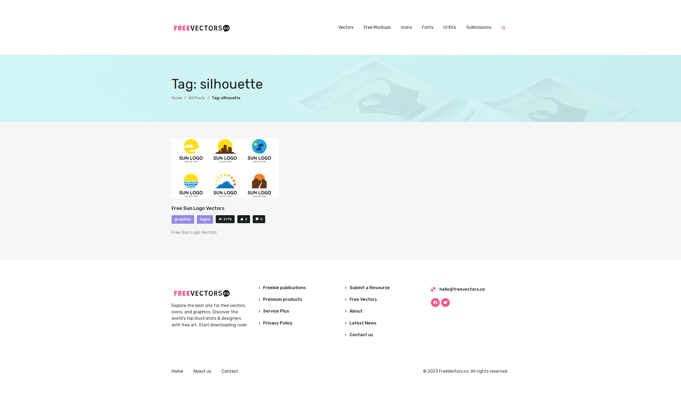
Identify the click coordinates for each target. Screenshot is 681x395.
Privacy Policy (277, 323)
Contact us (361, 334)
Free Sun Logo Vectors (198, 208)
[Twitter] (445, 302)
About (356, 311)
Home (177, 98)
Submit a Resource (370, 287)
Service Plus (276, 311)
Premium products (282, 299)
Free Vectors (363, 299)
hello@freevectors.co (462, 289)
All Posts (197, 98)
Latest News (363, 323)
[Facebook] (435, 302)
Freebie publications (284, 287)
